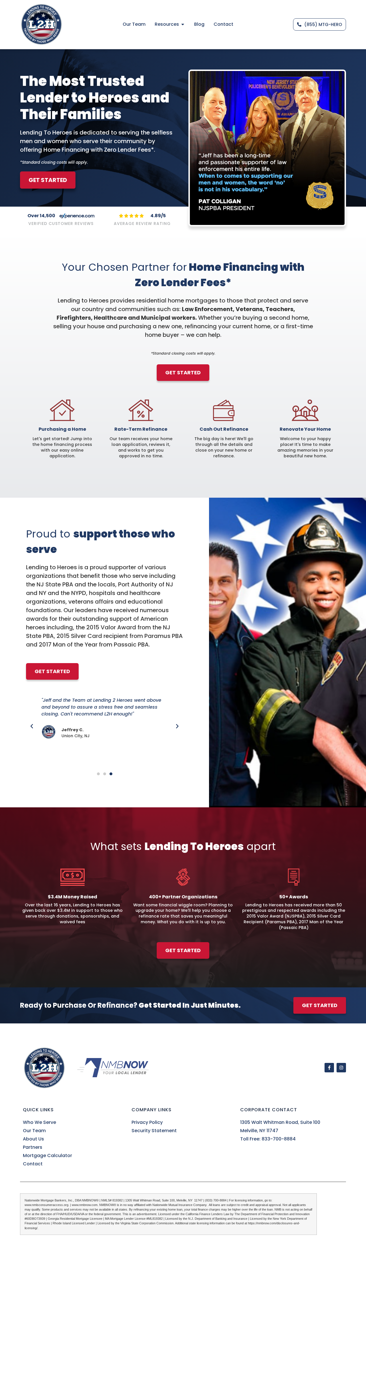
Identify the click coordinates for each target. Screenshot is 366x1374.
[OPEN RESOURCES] (182, 24)
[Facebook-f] (329, 1067)
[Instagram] (341, 1067)
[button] (32, 726)
